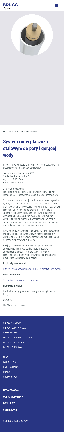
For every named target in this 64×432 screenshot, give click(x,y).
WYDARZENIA (9, 362)
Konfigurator (11, 366)
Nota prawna (11, 390)
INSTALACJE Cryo (12, 347)
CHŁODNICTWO (10, 332)
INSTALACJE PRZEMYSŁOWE (17, 337)
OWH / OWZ (9, 403)
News (6, 357)
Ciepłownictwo (12, 322)
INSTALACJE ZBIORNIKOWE (17, 342)
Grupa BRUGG (10, 376)
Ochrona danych (13, 396)
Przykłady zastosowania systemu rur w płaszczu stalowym (32, 269)
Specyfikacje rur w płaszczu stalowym (21, 280)
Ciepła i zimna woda (14, 327)
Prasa (6, 371)
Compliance (10, 409)
